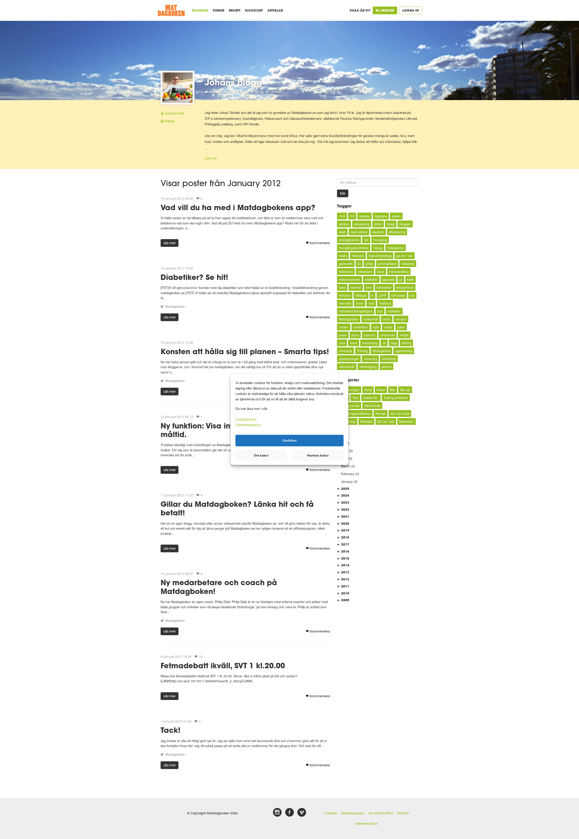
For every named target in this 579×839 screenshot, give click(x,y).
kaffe (410, 279)
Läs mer (211, 158)
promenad (387, 335)
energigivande (349, 240)
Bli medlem (385, 10)
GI (359, 263)
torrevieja (345, 351)
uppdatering (403, 351)
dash (342, 232)
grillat (369, 263)
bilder (378, 224)
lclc (412, 295)
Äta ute (405, 389)
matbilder (394, 311)
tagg (394, 343)
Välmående (372, 405)
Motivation (406, 421)
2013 (343, 572)
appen (396, 216)
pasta (343, 335)
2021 (343, 516)
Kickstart (254, 10)
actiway (364, 216)
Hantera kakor (366, 824)
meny (387, 319)
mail (371, 303)
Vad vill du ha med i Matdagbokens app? (238, 207)
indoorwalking (399, 271)
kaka (342, 287)
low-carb (345, 303)
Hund (368, 389)
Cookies (331, 813)
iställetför (371, 279)
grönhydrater (387, 263)
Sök (342, 193)
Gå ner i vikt (385, 421)
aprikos (344, 224)
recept (404, 335)
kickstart (345, 295)
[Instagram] (277, 812)
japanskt (388, 279)
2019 (343, 530)
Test (355, 397)
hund (380, 271)
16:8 (342, 216)
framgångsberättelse (353, 247)
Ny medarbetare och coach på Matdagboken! (219, 586)
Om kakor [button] (261, 455)
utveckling (389, 358)
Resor (381, 389)
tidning (406, 343)
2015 (343, 558)
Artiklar (275, 10)
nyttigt (388, 327)
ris (384, 343)
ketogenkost (405, 287)
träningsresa (381, 351)
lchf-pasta (398, 295)
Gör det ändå (399, 413)
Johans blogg (233, 82)
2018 (343, 537)
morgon (400, 319)
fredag (377, 247)
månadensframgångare (356, 311)
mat (380, 311)
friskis (343, 255)
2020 (343, 523)
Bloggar (200, 10)
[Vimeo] (301, 812)
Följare (169, 121)
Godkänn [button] (289, 440)
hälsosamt (365, 271)
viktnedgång (368, 366)
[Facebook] (289, 812)
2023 (343, 502)
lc (372, 295)
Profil (174, 113)
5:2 (352, 216)
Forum (218, 10)
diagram (378, 232)
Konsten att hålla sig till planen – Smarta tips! (245, 351)
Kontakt (403, 813)
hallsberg (407, 263)
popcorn (369, 335)
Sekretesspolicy (353, 813)
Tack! (170, 730)
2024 (343, 495)
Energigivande (349, 405)
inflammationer (349, 279)
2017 (343, 544)
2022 (343, 509)
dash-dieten (359, 232)
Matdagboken (175, 306)
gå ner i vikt (404, 255)
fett (366, 240)
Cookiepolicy (245, 419)
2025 (343, 488)
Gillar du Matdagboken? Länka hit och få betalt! (237, 508)
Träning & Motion (396, 397)
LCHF (382, 295)
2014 (343, 565)
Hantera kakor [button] (318, 455)
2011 (343, 586)
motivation (360, 327)
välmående (347, 366)
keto (369, 287)
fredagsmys (395, 247)
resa (342, 343)
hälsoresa (346, 271)
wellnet (387, 366)
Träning (362, 351)
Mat (392, 389)
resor (353, 343)
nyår (376, 327)
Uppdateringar (349, 389)
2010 (343, 593)
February (347, 473)
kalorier (355, 287)
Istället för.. (371, 397)
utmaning (370, 358)
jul (400, 279)
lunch (359, 303)
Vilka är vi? (359, 10)
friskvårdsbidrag (380, 255)
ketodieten (384, 287)
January (347, 481)
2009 (343, 600)
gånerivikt (346, 263)
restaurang (370, 343)
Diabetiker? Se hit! (194, 277)
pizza (355, 335)
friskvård (358, 255)
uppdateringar (349, 358)
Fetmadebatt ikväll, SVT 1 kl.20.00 (223, 665)
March (345, 466)
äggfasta (381, 216)
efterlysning (397, 232)
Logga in (410, 10)
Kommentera (320, 243)
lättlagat (361, 295)
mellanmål (370, 319)
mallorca (385, 303)
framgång (380, 240)
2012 (343, 579)
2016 (343, 551)
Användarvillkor (381, 813)
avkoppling (361, 224)
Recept (234, 10)
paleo (401, 327)
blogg (391, 224)
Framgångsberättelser (355, 413)
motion (344, 327)
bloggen (405, 224)
